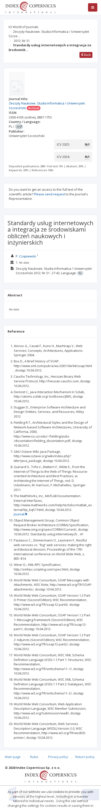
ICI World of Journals (23, 27)
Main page (13, 757)
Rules (34, 757)
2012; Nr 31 (22, 40)
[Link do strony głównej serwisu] (30, 7)
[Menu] (92, 7)
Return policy (85, 757)
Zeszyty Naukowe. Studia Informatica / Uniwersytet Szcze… (49, 33)
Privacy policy (58, 757)
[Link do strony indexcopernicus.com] (50, 776)
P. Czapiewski (26, 256)
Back (87, 54)
